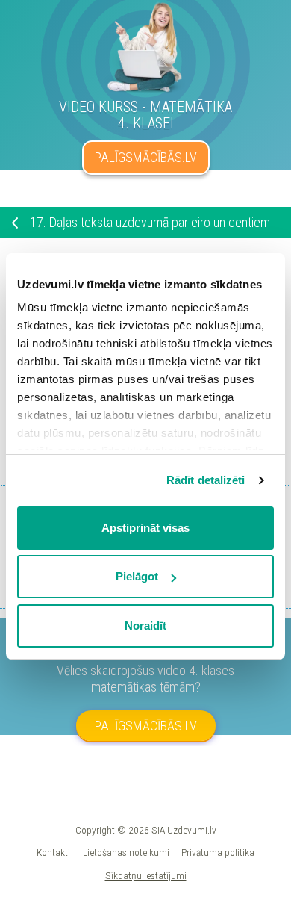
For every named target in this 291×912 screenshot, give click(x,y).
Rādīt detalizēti (205, 480)
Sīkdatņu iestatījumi (146, 875)
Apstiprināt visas (145, 527)
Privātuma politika (217, 852)
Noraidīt (145, 625)
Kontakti (53, 852)
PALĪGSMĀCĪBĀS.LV (146, 157)
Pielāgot (137, 576)
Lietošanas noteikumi (126, 852)
